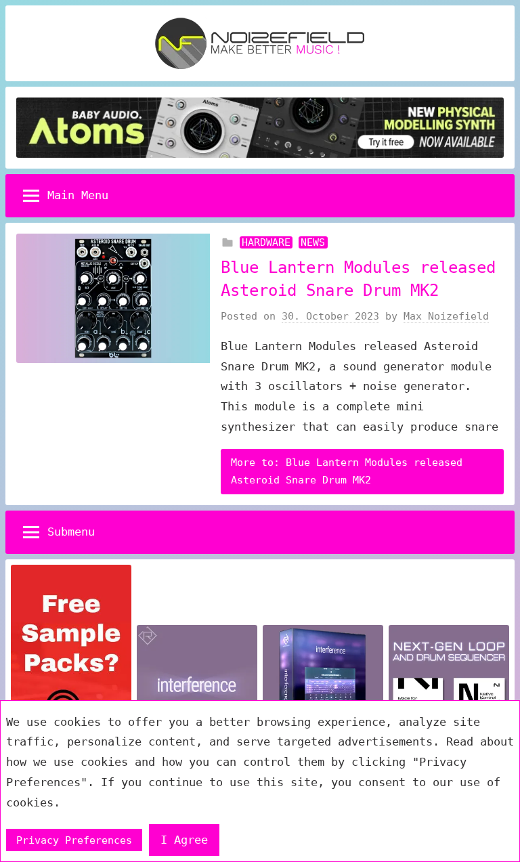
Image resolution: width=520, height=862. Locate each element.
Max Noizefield (446, 316)
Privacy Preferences (74, 840)
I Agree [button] (184, 839)
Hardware (266, 242)
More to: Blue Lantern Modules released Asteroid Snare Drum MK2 (346, 471)
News (313, 242)
